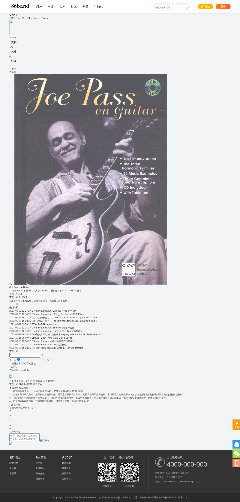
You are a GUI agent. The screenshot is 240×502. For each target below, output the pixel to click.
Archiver (13, 463)
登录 (223, 6)
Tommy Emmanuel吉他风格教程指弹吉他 (54, 341)
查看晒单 (40, 478)
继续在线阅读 (26, 384)
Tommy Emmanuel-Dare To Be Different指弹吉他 (57, 331)
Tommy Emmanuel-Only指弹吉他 (50, 344)
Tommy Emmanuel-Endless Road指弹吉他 (54, 311)
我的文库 (14, 15)
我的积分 (40, 463)
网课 (51, 6)
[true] (187, 7)
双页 (28, 363)
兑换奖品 (40, 468)
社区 (74, 6)
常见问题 (23, 387)
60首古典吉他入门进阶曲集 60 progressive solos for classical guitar (67, 334)
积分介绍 (40, 473)
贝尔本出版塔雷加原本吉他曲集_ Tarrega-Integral (58, 348)
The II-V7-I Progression (45, 324)
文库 (62, 6)
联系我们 (66, 463)
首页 (12, 18)
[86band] (20, 5)
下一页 (45, 360)
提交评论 (44, 440)
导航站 (98, 6)
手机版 (12, 468)
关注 (12, 69)
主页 (12, 72)
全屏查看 (15, 363)
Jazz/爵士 (22, 18)
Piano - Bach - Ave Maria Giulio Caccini (53, 338)
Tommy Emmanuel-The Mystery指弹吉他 (53, 327)
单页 (23, 363)
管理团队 (66, 468)
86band (83, 497)
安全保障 (66, 478)
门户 (39, 6)
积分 (85, 6)
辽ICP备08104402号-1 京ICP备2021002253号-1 (159, 497)
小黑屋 (12, 473)
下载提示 (13, 387)
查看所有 (37, 384)
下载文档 (14, 297)
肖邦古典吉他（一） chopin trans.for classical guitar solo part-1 (65, 321)
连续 (33, 363)
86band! (106, 497)
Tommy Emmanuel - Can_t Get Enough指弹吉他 (57, 314)
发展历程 (66, 473)
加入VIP (23, 297)
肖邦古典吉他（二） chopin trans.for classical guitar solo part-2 (65, 317)
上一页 (12, 360)
